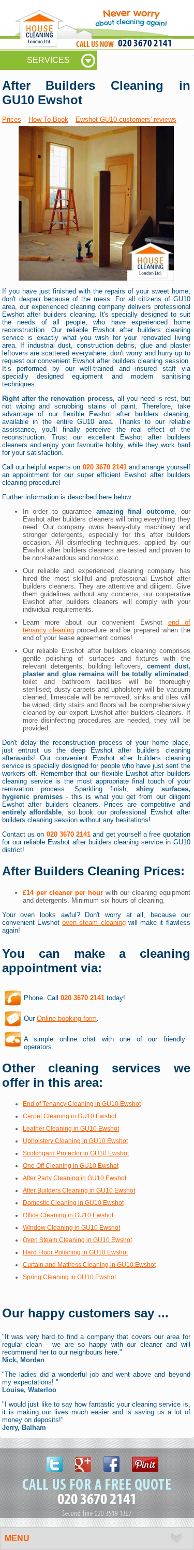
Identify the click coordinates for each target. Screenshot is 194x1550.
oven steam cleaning (93, 922)
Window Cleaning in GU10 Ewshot (71, 1227)
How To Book (48, 119)
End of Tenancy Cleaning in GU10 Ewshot (82, 1103)
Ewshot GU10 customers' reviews (126, 119)
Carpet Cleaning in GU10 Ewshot (69, 1116)
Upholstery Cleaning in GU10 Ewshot (75, 1141)
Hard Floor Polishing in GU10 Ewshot (75, 1252)
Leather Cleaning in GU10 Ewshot (71, 1128)
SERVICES (48, 60)
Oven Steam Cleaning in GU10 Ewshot (77, 1240)
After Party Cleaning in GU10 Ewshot (74, 1178)
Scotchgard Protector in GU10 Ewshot (76, 1153)
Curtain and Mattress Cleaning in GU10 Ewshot (89, 1264)
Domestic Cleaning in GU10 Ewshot (73, 1202)
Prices (11, 119)
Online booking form (67, 1018)
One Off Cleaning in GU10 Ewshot (70, 1165)
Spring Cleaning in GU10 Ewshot (69, 1277)
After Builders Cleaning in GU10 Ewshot (79, 1190)
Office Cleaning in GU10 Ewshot (68, 1215)
